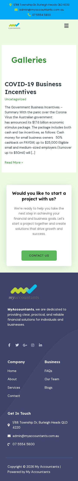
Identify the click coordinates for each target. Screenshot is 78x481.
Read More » (14, 162)
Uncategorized (15, 99)
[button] (66, 26)
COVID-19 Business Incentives (33, 88)
